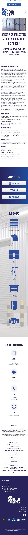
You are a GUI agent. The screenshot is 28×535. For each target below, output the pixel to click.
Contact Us (23, 507)
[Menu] (25, 12)
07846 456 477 (18, 0)
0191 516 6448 (9, 0)
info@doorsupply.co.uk (9, 491)
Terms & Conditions (21, 511)
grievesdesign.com (17, 530)
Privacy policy (23, 509)
